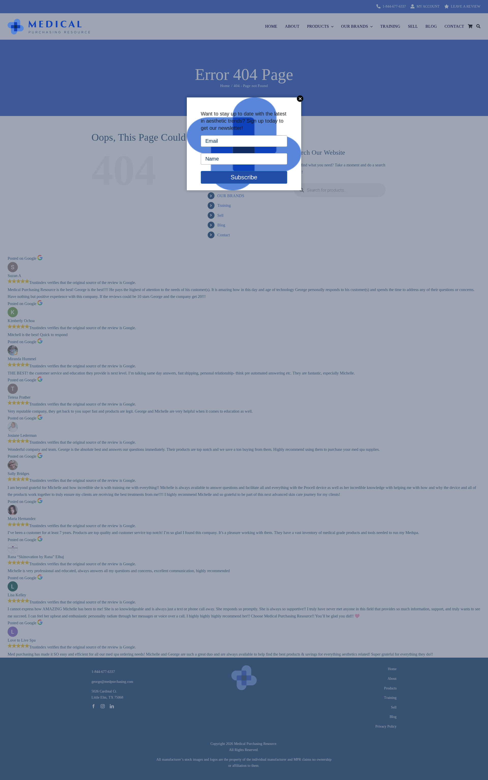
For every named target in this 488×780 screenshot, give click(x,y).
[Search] (478, 26)
